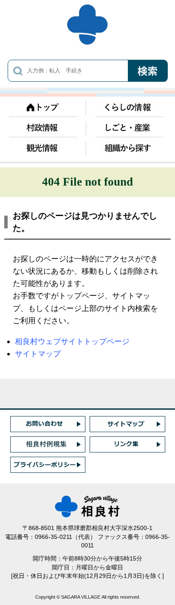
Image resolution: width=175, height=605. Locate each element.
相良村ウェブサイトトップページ (72, 341)
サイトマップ (38, 353)
